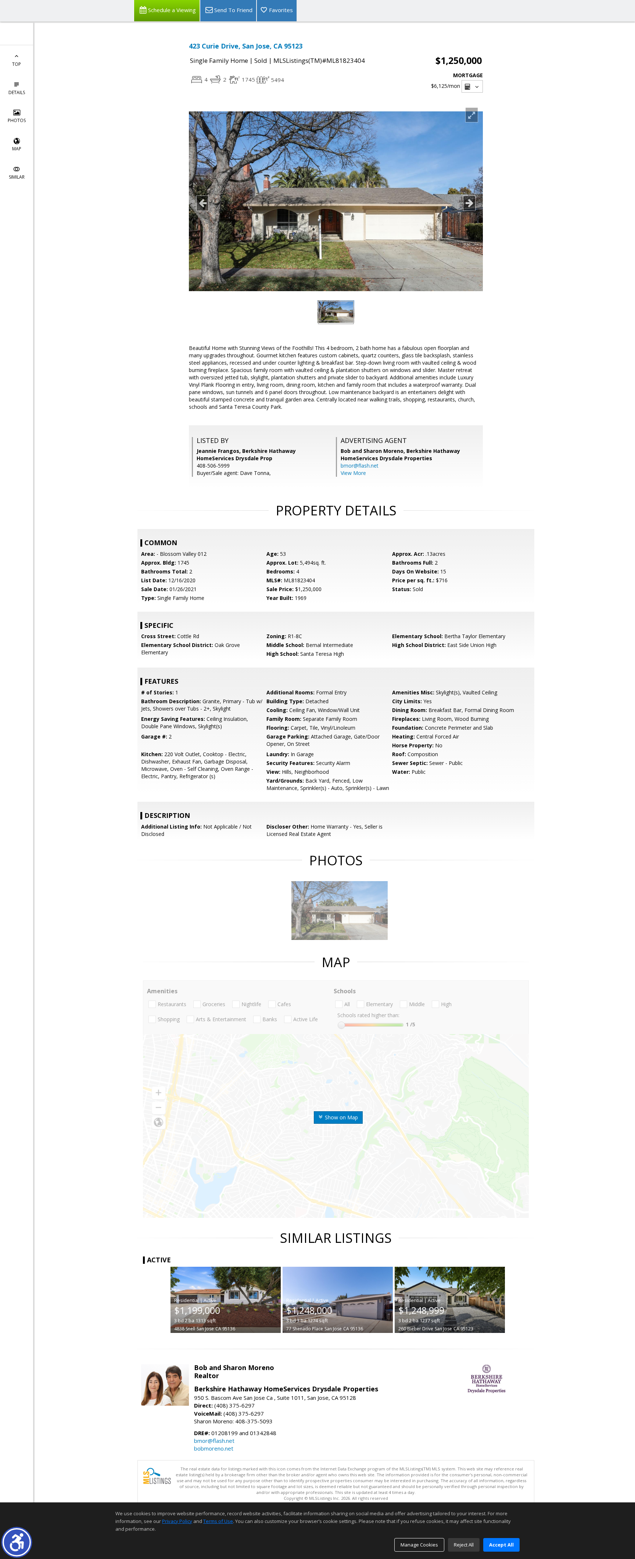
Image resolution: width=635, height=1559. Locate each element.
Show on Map (340, 1117)
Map (16, 149)
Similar (17, 177)
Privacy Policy (177, 1521)
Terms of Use (218, 1521)
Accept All (501, 1544)
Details (16, 92)
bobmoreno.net (213, 1448)
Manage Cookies (419, 1544)
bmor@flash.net (360, 465)
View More (353, 472)
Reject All (464, 1544)
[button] (17, 1542)
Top (16, 64)
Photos (17, 120)
